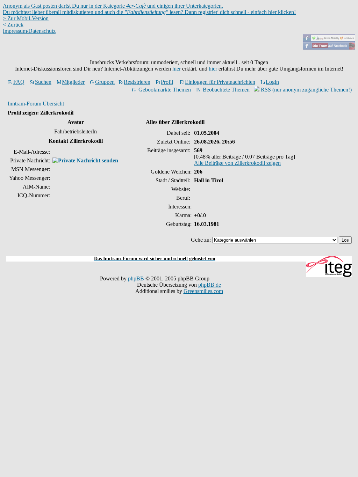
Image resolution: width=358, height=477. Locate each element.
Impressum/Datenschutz (29, 31)
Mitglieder (73, 82)
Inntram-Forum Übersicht (36, 104)
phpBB (136, 278)
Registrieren (137, 82)
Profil (167, 82)
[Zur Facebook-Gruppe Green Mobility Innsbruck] (329, 40)
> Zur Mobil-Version (26, 18)
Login (272, 82)
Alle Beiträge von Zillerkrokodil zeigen (237, 163)
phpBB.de (209, 285)
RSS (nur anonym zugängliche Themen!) (305, 90)
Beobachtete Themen (226, 90)
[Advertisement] (179, 252)
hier (176, 69)
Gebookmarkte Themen (164, 90)
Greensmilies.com (203, 291)
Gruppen (105, 82)
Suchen (43, 82)
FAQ (18, 82)
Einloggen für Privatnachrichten (220, 82)
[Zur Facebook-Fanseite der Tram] (329, 48)
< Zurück (13, 25)
